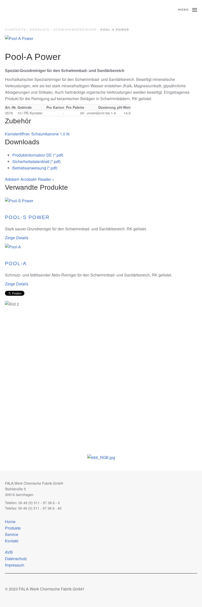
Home (10, 521)
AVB (9, 552)
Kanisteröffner (17, 134)
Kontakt (11, 541)
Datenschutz (16, 558)
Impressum (14, 565)
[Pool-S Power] (19, 200)
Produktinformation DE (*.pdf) (37, 155)
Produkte (13, 528)
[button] (187, 10)
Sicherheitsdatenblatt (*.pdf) (36, 161)
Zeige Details (16, 237)
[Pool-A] (13, 246)
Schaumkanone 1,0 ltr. (50, 134)
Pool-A (16, 263)
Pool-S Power (27, 217)
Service (11, 534)
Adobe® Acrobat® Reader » (29, 179)
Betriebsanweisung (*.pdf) (34, 168)
